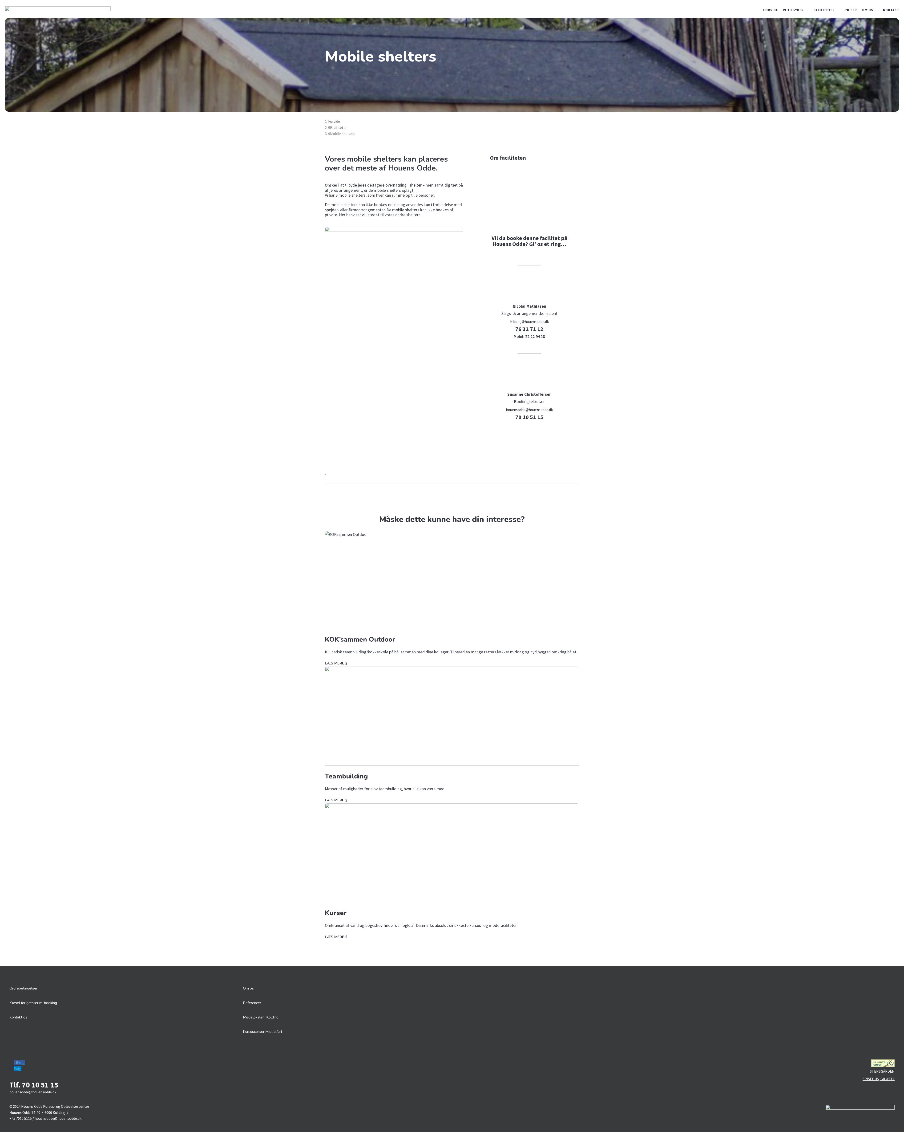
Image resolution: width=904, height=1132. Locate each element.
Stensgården (882, 1071)
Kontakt (891, 10)
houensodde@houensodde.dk (529, 409)
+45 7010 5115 (20, 1118)
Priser (851, 10)
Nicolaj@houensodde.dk (529, 321)
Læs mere (334, 663)
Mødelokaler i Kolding (260, 1017)
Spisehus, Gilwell (879, 1078)
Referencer (252, 1003)
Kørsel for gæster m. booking (33, 1003)
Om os (867, 10)
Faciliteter (824, 10)
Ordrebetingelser (23, 988)
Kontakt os (18, 1017)
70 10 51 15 (529, 417)
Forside (770, 10)
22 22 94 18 (529, 336)
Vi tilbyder (793, 10)
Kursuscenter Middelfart (262, 1031)
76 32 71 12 (529, 329)
